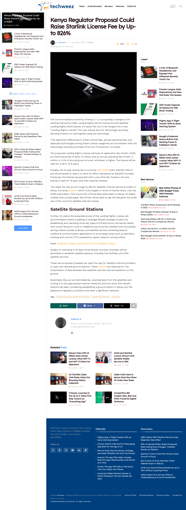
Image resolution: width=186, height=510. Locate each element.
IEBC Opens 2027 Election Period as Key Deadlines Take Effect (28, 136)
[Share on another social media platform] (134, 305)
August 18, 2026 (121, 365)
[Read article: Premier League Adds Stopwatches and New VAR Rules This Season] (149, 94)
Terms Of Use (130, 495)
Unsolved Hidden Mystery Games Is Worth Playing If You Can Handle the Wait (114, 476)
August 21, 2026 (76, 368)
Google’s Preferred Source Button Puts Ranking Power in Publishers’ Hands (28, 103)
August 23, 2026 (167, 83)
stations (102, 266)
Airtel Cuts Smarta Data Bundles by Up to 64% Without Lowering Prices (28, 198)
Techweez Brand (146, 495)
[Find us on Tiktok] (85, 450)
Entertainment (95, 6)
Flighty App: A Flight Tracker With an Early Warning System (28, 80)
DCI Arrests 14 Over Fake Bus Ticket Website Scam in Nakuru (28, 182)
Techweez (60, 495)
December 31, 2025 (167, 200)
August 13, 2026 (76, 386)
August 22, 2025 (168, 231)
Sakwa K (62, 42)
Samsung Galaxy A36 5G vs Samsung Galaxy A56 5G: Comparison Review (158, 220)
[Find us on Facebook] (53, 450)
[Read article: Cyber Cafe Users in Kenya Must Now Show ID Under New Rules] (104, 379)
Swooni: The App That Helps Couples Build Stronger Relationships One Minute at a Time (116, 460)
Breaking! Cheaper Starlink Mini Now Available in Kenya (86, 243)
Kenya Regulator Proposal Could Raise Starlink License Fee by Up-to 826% (22, 18)
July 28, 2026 (75, 405)
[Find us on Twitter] (59, 450)
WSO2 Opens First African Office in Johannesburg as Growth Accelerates (26, 213)
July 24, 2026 (120, 405)
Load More (23, 228)
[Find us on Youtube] (72, 450)
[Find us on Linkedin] (79, 450)
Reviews (109, 6)
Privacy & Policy (163, 495)
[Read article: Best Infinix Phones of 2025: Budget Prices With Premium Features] (149, 192)
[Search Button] (181, 6)
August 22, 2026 (167, 98)
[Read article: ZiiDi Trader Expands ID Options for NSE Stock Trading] (149, 109)
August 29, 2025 (148, 224)
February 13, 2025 (155, 238)
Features (120, 6)
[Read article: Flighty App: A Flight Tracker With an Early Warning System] (149, 125)
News (82, 6)
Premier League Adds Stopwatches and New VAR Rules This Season (26, 51)
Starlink (73, 190)
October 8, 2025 (162, 215)
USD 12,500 (102, 170)
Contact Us (177, 495)
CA (96, 119)
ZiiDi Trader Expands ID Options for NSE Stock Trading (28, 65)
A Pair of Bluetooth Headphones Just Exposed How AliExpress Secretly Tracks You (29, 36)
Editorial (131, 6)
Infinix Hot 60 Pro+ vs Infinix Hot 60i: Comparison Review (158, 230)
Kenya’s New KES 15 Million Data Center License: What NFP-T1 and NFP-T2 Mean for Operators (29, 120)
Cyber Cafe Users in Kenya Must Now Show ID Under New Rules (125, 377)
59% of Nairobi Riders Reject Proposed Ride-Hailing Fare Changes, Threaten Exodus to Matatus (27, 153)
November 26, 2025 (157, 208)
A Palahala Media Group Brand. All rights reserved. (70, 501)
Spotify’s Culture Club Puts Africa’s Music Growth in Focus (28, 168)
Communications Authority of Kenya (73, 297)
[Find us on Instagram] (66, 450)
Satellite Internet (101, 297)
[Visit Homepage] (56, 6)
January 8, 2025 (78, 42)
